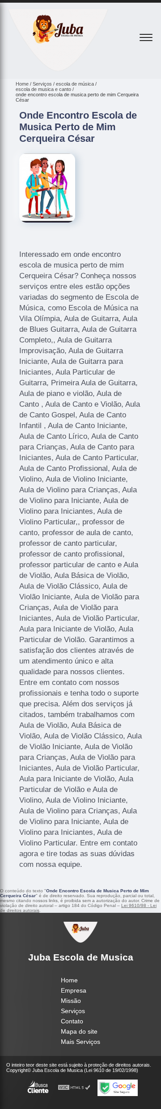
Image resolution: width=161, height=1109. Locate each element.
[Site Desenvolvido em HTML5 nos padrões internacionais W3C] (74, 1087)
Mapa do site (79, 1031)
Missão (71, 1000)
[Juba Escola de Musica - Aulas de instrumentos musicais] (58, 69)
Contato (72, 1021)
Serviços (73, 1010)
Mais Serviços (80, 1041)
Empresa (73, 990)
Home (69, 980)
